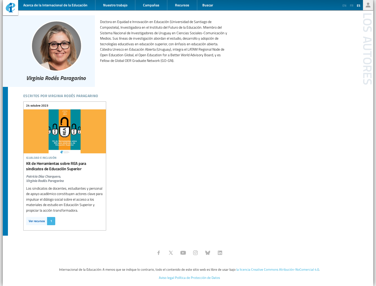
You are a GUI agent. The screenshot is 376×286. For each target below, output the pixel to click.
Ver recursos (40, 221)
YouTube (183, 253)
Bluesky (208, 253)
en (344, 5)
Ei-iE (10, 8)
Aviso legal (166, 277)
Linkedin (220, 253)
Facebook (159, 253)
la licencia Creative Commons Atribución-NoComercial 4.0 (277, 269)
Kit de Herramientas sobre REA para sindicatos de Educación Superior (65, 143)
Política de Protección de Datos (197, 277)
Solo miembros (368, 5)
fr (351, 5)
